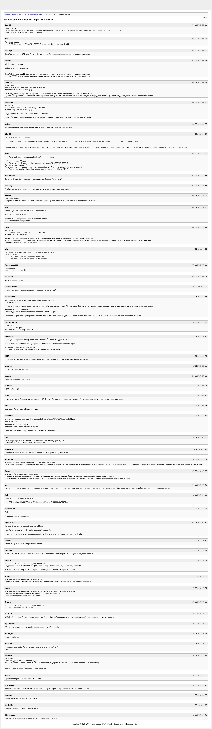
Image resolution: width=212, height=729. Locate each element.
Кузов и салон (46, 14)
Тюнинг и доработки (30, 14)
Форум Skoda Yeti (12, 14)
